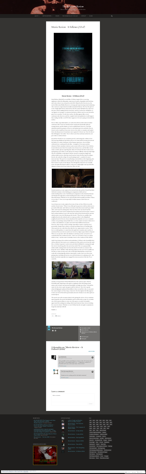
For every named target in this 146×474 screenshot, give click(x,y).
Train (101, 456)
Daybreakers (92, 436)
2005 (101, 426)
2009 (94, 428)
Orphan (105, 440)
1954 (94, 422)
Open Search (112, 16)
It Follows (90, 332)
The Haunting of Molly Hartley (96, 450)
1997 (107, 424)
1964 (101, 422)
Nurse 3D (91, 440)
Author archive (53, 331)
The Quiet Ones (93, 452)
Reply (92, 357)
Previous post (85, 336)
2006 (105, 426)
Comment (90, 403)
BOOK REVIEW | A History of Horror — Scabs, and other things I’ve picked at (44, 425)
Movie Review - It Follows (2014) (76, 451)
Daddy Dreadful (103, 434)
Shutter (97, 444)
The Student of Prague (102, 452)
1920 (94, 420)
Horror (86, 332)
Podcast (109, 440)
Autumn (104, 432)
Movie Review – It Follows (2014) (68, 27)
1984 (111, 422)
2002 (98, 426)
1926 (90, 422)
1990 (101, 424)
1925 (110, 420)
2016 (97, 430)
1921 (97, 420)
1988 (97, 424)
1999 (111, 424)
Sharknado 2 (92, 444)
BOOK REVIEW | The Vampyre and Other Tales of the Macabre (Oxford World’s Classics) (44, 421)
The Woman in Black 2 (94, 456)
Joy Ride (102, 438)
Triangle (106, 456)
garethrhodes (62, 357)
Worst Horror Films (104, 458)
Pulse (97, 442)
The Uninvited (99, 454)
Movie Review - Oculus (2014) (75, 434)
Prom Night (92, 442)
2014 (83, 332)
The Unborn (92, 454)
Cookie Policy (25, 471)
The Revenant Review (73, 6)
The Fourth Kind (93, 448)
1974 (104, 422)
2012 (104, 428)
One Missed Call (98, 440)
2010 (98, 428)
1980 (107, 422)
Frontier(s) (98, 436)
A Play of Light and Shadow (95, 432)
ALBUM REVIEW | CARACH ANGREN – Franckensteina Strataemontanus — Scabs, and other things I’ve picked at (45, 430)
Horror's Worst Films (94, 438)
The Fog (110, 446)
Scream (101, 442)
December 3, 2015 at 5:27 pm (65, 358)
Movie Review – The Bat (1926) (42, 437)
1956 (97, 422)
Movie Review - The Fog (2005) (76, 437)
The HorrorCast (107, 450)
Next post (84, 338)
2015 (94, 430)
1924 (107, 420)
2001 (94, 426)
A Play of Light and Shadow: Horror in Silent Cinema (75, 421)
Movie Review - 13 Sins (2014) (75, 430)
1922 (100, 420)
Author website (55, 331)
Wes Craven (92, 458)
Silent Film (103, 444)
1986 (90, 424)
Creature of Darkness (94, 434)
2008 (91, 428)
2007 (109, 426)
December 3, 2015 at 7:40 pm (67, 372)
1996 (104, 424)
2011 (101, 428)
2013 (108, 428)
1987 (94, 424)
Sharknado (106, 442)
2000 (91, 426)
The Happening (101, 448)
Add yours (91, 351)
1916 (90, 420)
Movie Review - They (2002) (75, 444)
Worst (97, 458)
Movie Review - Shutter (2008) (76, 441)
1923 (104, 420)
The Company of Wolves (102, 446)
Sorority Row (92, 446)
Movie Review (85, 330)
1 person (66, 377)
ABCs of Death (103, 430)
